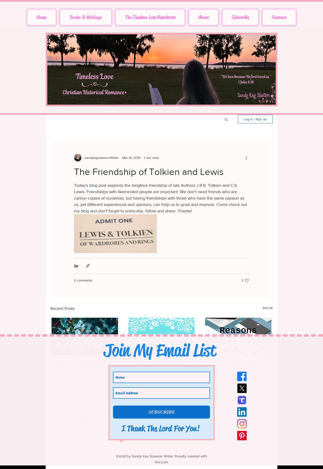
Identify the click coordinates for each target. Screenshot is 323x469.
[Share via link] (88, 266)
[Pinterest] (242, 435)
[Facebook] (242, 376)
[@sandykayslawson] (242, 412)
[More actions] (246, 158)
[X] (242, 388)
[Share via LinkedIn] (76, 266)
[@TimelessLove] (242, 400)
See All (267, 308)
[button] (226, 119)
